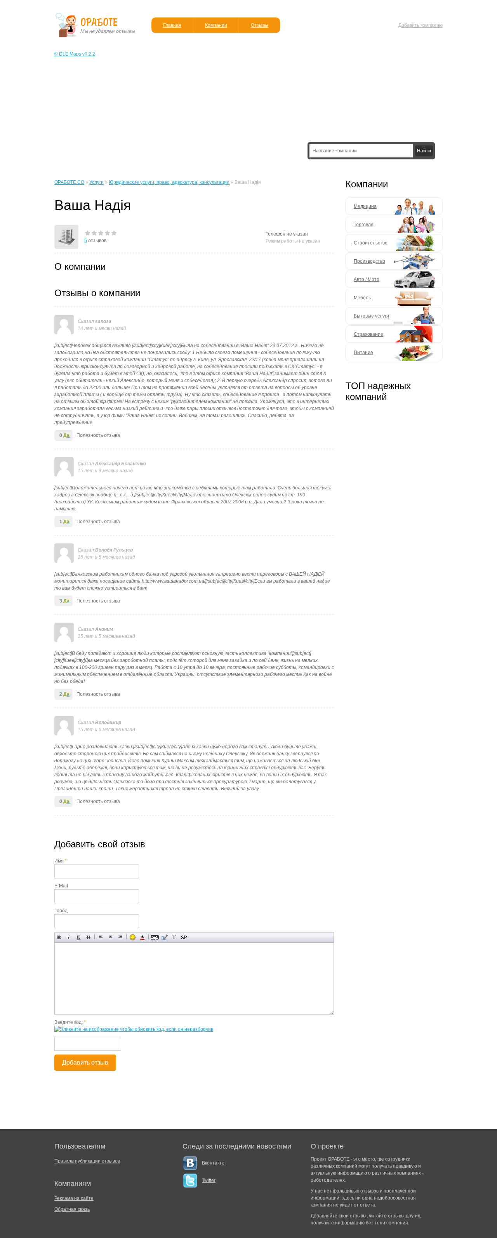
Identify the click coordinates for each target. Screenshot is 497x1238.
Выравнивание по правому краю (120, 937)
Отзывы (259, 25)
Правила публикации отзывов (87, 1161)
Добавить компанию (420, 25)
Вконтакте (213, 1163)
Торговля (364, 224)
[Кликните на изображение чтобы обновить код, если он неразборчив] (133, 1029)
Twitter (208, 1180)
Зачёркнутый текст (88, 937)
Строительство (371, 243)
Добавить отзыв (85, 1062)
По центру (110, 937)
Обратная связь (72, 1209)
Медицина (365, 206)
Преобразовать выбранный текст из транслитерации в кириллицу (174, 937)
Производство (369, 261)
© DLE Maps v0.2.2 (74, 54)
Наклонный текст (68, 937)
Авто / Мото (366, 279)
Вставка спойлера (183, 937)
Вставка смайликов (132, 937)
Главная (172, 25)
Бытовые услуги (371, 316)
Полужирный (59, 937)
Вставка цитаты (164, 937)
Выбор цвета (142, 937)
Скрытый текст (154, 937)
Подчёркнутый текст (78, 937)
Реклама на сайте (74, 1198)
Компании (216, 25)
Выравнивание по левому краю (100, 937)
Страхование (368, 334)
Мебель (362, 297)
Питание (363, 352)
